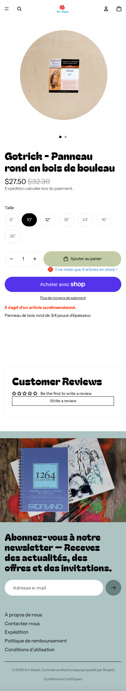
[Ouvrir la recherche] (19, 8)
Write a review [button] (63, 400)
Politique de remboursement (36, 641)
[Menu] (6, 9)
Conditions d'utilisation (30, 649)
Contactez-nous (22, 623)
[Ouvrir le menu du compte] (106, 8)
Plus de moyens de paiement (63, 298)
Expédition (16, 632)
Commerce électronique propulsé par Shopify (78, 670)
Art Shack (32, 670)
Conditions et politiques (63, 679)
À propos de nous (23, 615)
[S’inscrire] (113, 588)
